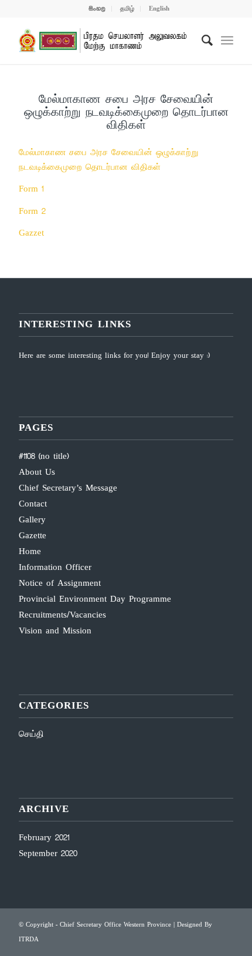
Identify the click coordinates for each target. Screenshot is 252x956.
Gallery (32, 520)
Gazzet (31, 233)
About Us (37, 472)
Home (30, 551)
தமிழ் (127, 8)
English (159, 8)
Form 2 (32, 211)
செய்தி (31, 734)
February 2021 (44, 838)
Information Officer (55, 567)
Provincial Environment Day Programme (95, 599)
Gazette (32, 536)
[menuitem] (97, 9)
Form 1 (31, 189)
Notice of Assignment (60, 583)
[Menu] (227, 40)
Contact (33, 504)
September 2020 (48, 853)
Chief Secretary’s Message (68, 488)
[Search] (201, 40)
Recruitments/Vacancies (62, 615)
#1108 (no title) (44, 456)
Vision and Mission (55, 631)
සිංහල (96, 8)
